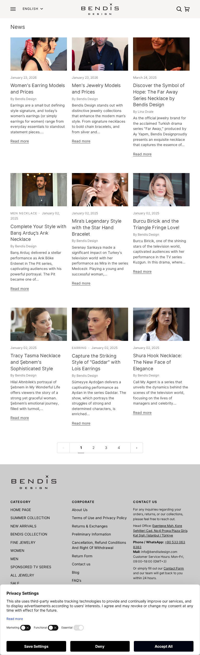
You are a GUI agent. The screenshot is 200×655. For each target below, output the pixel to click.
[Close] (155, 244)
